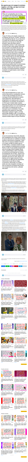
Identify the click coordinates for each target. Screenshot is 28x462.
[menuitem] (9, 1)
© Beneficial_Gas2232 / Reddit (4, 74)
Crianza (15, 382)
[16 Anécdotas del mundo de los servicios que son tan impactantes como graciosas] (20, 326)
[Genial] (4, 1)
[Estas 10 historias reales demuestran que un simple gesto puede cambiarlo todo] (7, 401)
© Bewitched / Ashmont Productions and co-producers (6, 251)
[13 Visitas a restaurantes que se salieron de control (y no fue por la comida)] (20, 310)
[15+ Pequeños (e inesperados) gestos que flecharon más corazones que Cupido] (20, 387)
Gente (2, 382)
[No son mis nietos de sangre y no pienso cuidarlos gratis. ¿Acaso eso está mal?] (20, 297)
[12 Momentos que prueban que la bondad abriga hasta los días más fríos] (7, 374)
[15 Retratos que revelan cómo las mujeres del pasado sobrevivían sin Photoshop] (7, 310)
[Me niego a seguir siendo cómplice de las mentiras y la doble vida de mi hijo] (20, 418)
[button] (5, 264)
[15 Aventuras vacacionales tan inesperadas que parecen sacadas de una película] (7, 387)
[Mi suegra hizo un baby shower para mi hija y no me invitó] (7, 283)
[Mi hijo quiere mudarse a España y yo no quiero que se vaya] (20, 445)
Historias (2, 3)
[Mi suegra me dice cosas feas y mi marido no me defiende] (7, 432)
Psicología (15, 305)
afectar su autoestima (8, 84)
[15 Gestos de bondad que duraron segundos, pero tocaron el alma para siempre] (20, 353)
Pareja (2, 362)
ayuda (6, 221)
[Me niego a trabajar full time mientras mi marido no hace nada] (7, 418)
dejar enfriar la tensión (11, 183)
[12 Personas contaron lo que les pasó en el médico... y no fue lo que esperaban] (7, 326)
